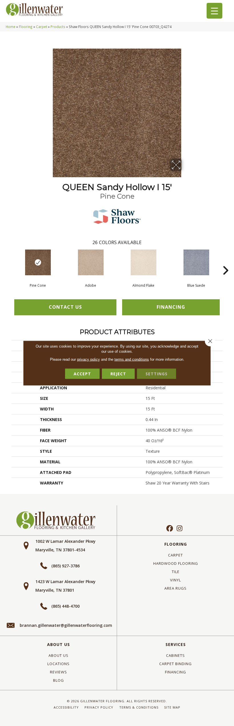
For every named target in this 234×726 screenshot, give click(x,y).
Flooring (26, 26)
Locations (58, 663)
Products (58, 26)
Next (225, 262)
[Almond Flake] (143, 262)
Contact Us (65, 307)
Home (10, 26)
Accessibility (66, 707)
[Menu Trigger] (214, 11)
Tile (175, 571)
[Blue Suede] (196, 262)
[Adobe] (90, 262)
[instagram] (179, 528)
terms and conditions (131, 359)
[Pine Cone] (37, 262)
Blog (58, 680)
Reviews (58, 672)
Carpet (41, 26)
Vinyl (175, 580)
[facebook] (170, 528)
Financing (175, 672)
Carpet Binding (175, 663)
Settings (157, 373)
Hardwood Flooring (175, 563)
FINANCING (171, 307)
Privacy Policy (98, 707)
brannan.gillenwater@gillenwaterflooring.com (66, 625)
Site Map (172, 707)
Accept (82, 373)
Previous (8, 262)
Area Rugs (175, 588)
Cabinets (175, 655)
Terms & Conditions (138, 707)
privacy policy (88, 359)
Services (176, 644)
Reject (118, 373)
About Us (58, 644)
